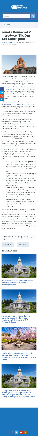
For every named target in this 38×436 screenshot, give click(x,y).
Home (3, 42)
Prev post (8, 244)
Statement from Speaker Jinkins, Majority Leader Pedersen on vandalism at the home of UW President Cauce (16, 319)
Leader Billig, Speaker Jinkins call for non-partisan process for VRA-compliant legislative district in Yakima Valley (19, 356)
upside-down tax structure (11, 104)
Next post (22, 244)
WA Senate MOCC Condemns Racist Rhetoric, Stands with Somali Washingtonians (17, 282)
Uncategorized (10, 42)
